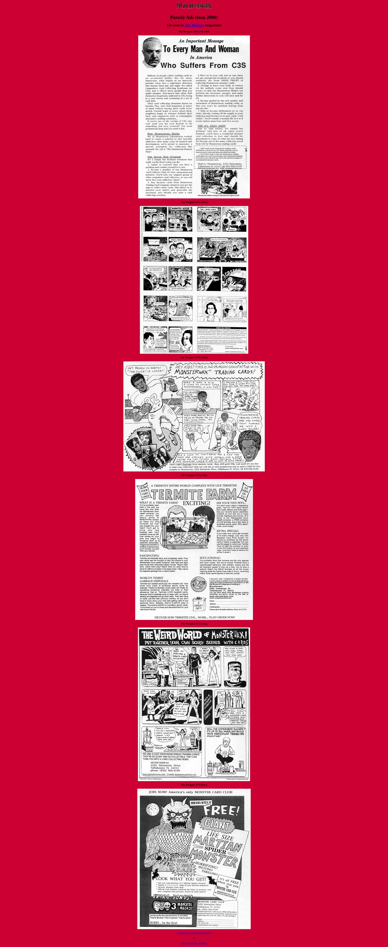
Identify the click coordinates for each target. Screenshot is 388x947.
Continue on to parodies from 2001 (193, 933)
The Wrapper (194, 25)
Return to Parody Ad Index (194, 943)
